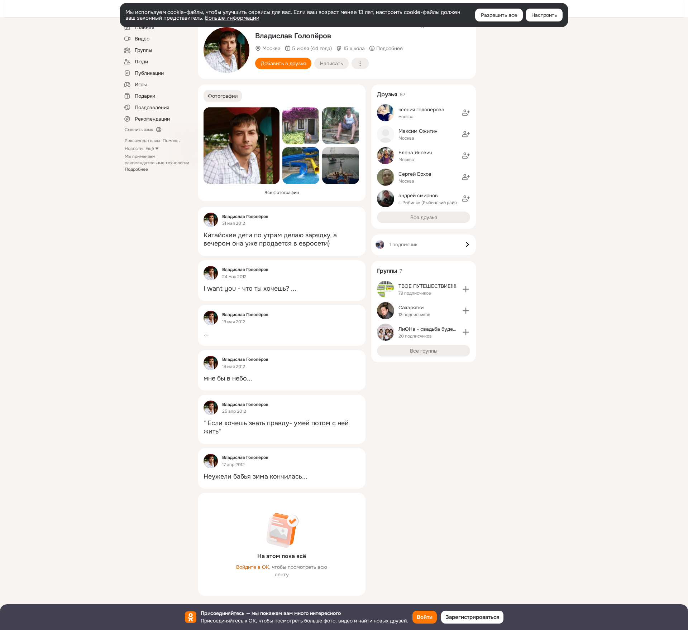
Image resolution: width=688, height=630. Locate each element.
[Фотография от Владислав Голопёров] (226, 50)
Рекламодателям (142, 141)
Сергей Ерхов (414, 174)
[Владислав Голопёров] (211, 220)
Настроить (544, 15)
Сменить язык (139, 129)
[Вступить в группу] (466, 289)
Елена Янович (415, 152)
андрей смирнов (418, 195)
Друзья (387, 94)
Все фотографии (281, 192)
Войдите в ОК (252, 567)
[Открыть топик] (281, 239)
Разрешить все (499, 15)
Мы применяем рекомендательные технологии (157, 163)
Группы (387, 271)
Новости (134, 148)
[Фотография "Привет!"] (300, 125)
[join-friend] (466, 112)
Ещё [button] (149, 148)
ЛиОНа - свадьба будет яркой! (435, 329)
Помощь (171, 141)
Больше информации (232, 17)
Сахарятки (411, 307)
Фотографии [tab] (223, 96)
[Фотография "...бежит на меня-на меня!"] (300, 165)
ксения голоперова (421, 109)
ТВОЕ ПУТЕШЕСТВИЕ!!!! (427, 286)
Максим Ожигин (418, 131)
